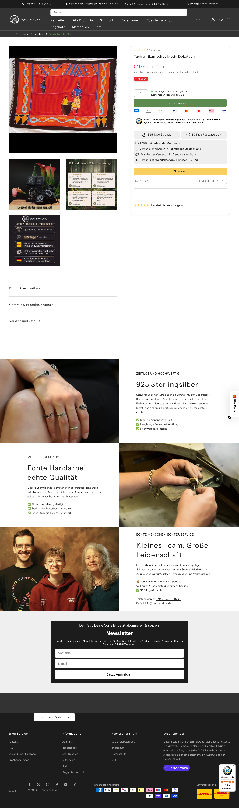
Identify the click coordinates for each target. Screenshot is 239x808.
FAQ (11, 748)
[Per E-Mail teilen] (223, 180)
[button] (234, 404)
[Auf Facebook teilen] (208, 180)
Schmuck (107, 20)
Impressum (117, 748)
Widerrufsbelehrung (123, 741)
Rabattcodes (69, 748)
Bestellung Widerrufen (54, 717)
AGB (114, 760)
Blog (64, 766)
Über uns (67, 741)
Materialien (80, 27)
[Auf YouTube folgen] (66, 784)
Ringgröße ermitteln (73, 772)
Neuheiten (58, 20)
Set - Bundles (70, 754)
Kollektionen (130, 20)
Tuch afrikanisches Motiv (60, 34)
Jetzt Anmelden (119, 674)
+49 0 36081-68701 (168, 599)
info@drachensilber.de (158, 603)
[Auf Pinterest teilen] (218, 180)
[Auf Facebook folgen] (29, 784)
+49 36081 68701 (187, 160)
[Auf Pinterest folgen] (56, 784)
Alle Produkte (83, 20)
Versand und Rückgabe (22, 754)
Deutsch (198, 19)
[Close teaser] (229, 417)
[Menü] (233, 766)
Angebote (57, 27)
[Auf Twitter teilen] (213, 180)
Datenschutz (118, 754)
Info (99, 27)
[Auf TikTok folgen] (75, 784)
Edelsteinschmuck (160, 20)
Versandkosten (155, 72)
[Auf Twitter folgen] (38, 784)
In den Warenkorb (180, 103)
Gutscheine (68, 760)
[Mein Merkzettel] (221, 19)
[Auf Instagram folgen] (47, 784)
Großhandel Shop (18, 760)
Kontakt (12, 741)
